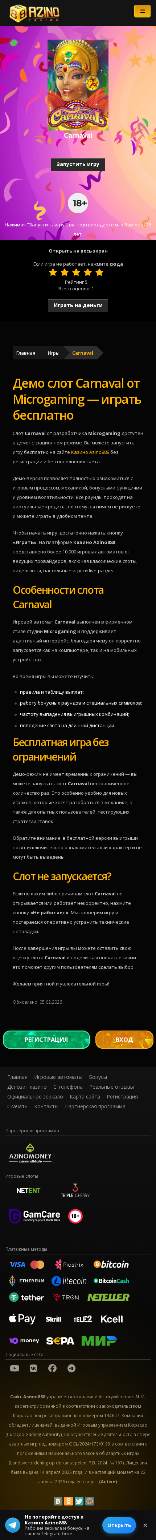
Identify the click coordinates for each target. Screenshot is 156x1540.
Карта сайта (85, 1096)
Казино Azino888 (90, 452)
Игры (53, 353)
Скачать (17, 1106)
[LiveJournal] (100, 1501)
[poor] (65, 272)
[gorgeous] (99, 272)
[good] (88, 272)
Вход (124, 1040)
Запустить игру (78, 164)
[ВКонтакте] (58, 1501)
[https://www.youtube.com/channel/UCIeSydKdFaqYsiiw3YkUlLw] (14, 1368)
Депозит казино (27, 1086)
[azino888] (33, 1368)
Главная (25, 353)
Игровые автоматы (58, 1076)
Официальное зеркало (35, 1096)
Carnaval (82, 353)
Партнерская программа (95, 1106)
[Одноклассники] (68, 1501)
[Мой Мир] (89, 1501)
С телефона (68, 1086)
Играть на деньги (78, 305)
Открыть (119, 1525)
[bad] (53, 272)
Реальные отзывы (111, 1086)
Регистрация (46, 1040)
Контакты (46, 1106)
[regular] (76, 272)
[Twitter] (79, 1501)
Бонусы (98, 1076)
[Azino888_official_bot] (71, 1368)
